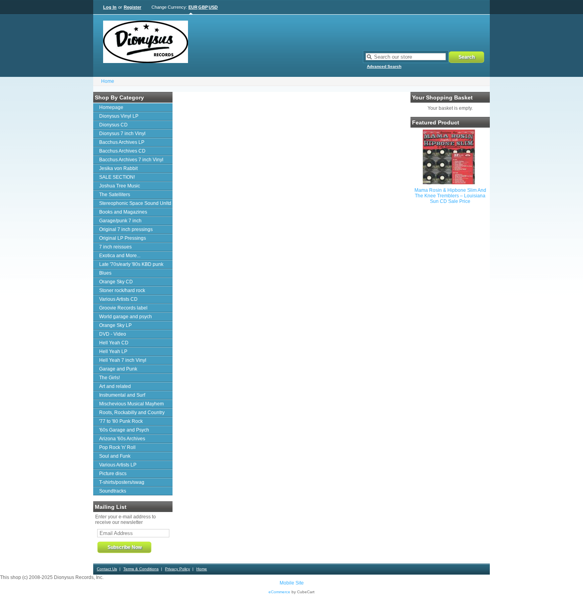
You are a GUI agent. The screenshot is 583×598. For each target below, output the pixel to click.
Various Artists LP (117, 465)
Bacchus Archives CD (122, 151)
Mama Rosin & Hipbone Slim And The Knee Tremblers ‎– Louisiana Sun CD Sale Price (450, 195)
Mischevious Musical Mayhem (131, 404)
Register (132, 7)
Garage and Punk (118, 369)
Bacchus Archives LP (121, 142)
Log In (110, 7)
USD (213, 7)
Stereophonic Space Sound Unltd (135, 203)
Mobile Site (292, 583)
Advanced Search (384, 66)
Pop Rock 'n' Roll (117, 447)
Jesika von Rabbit (118, 168)
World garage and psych (125, 316)
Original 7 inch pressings (126, 229)
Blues (105, 273)
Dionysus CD (113, 125)
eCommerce (279, 592)
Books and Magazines (123, 212)
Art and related (115, 386)
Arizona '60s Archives (122, 438)
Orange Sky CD (116, 282)
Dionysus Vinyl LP (118, 116)
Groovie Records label (123, 308)
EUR (193, 7)
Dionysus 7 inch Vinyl (122, 133)
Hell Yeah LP (113, 351)
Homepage (111, 107)
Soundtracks (112, 491)
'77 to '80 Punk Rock (121, 421)
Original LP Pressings (122, 238)
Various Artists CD (118, 299)
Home (107, 81)
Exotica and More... (119, 255)
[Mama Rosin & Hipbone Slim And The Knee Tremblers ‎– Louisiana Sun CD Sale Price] (449, 182)
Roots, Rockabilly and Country (132, 412)
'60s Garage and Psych (124, 430)
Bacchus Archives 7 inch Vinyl (131, 159)
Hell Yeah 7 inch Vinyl (122, 360)
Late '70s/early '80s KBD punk (131, 264)
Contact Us (107, 569)
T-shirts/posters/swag (121, 482)
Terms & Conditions (141, 569)
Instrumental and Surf (122, 395)
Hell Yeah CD (113, 343)
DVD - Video (112, 334)
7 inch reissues (115, 247)
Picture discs (113, 473)
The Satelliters (114, 194)
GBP (203, 7)
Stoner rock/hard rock (122, 290)
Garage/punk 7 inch (120, 221)
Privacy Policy (177, 569)
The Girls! (109, 377)
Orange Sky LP (115, 325)
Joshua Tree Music (119, 186)
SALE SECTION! (117, 177)
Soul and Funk (114, 456)
